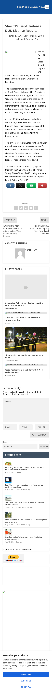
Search (6, 442)
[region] (26, 671)
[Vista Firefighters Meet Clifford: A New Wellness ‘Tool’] (26, 365)
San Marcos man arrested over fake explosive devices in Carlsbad (25, 486)
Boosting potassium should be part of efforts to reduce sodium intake (25, 468)
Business (19, 542)
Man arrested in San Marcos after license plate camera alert (26, 520)
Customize (26, 681)
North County (26, 39)
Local (16, 39)
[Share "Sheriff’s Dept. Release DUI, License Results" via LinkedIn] (26, 208)
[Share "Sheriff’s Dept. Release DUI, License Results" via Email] (31, 208)
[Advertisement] (26, 576)
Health (18, 472)
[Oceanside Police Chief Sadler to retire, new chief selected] (26, 287)
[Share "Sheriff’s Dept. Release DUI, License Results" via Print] (36, 208)
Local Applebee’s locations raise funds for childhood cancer (23, 538)
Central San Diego (22, 507)
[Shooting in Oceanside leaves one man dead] (26, 339)
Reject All (26, 687)
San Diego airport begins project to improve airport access (24, 503)
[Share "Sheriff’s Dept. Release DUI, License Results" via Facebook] (15, 208)
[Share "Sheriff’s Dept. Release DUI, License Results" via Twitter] (20, 208)
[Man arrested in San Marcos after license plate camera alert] (8, 515)
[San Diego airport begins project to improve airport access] (8, 498)
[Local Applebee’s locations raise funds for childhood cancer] (8, 532)
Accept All (26, 674)
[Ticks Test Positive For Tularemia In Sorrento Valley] (26, 313)
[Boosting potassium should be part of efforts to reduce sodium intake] (8, 463)
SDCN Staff (23, 35)
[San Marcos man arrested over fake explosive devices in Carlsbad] (8, 480)
